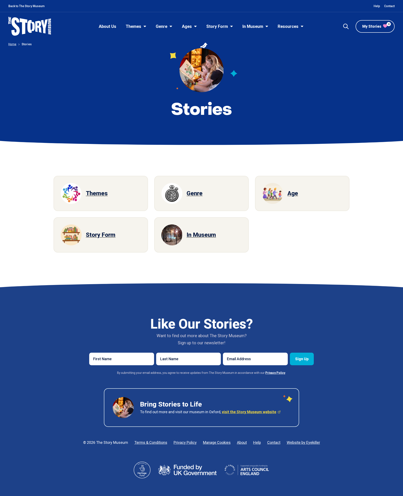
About (242, 442)
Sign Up (302, 359)
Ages (187, 26)
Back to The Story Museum (26, 6)
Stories (27, 44)
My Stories (375, 25)
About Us (107, 26)
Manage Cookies (217, 442)
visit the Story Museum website (249, 412)
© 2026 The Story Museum (105, 442)
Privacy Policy (185, 442)
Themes (133, 26)
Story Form (217, 26)
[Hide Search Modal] (346, 26)
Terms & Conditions (150, 442)
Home (12, 44)
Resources (288, 26)
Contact (389, 6)
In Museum (252, 26)
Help (377, 6)
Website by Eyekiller (303, 442)
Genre (161, 26)
